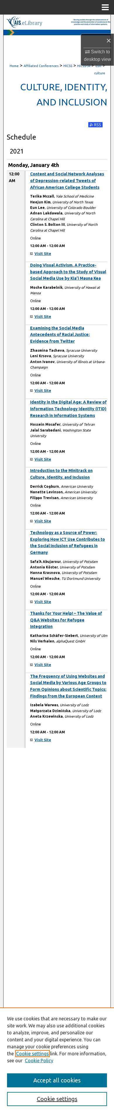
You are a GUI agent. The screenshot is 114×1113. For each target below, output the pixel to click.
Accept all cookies (57, 1080)
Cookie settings (32, 1053)
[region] (57, 1060)
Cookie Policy (39, 1060)
